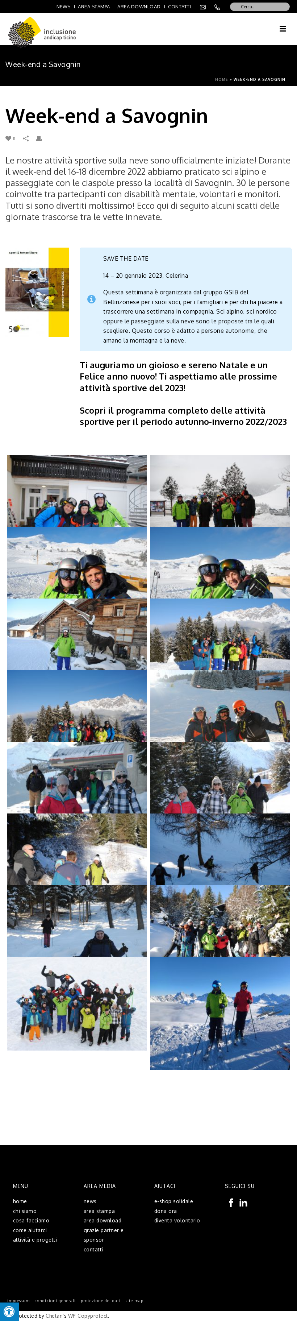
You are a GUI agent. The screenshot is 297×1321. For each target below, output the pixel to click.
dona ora (165, 1211)
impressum (18, 1300)
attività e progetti (35, 1240)
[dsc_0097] (220, 860)
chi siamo (25, 1211)
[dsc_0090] (77, 860)
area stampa (99, 1211)
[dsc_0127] (77, 1004)
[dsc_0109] (220, 932)
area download (103, 1220)
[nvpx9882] (220, 1013)
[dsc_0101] (77, 932)
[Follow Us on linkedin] (243, 1203)
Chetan (54, 1316)
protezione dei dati (101, 1300)
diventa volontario (177, 1220)
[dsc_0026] (220, 574)
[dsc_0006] (77, 502)
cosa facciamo (31, 1220)
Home (221, 79)
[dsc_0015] (220, 502)
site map (134, 1300)
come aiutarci (30, 1230)
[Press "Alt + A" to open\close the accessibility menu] (9, 1312)
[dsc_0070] (220, 717)
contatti (93, 1249)
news (90, 1201)
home (20, 1201)
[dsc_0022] (77, 574)
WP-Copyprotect (88, 1316)
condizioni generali (55, 1300)
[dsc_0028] (77, 646)
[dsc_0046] (77, 717)
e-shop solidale (173, 1201)
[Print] (42, 138)
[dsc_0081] (77, 789)
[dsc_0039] (220, 646)
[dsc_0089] (220, 789)
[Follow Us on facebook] (231, 1203)
